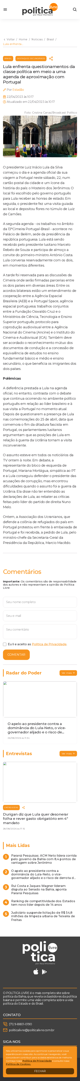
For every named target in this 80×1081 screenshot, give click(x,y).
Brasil (8, 58)
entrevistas (11, 807)
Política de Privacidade (49, 644)
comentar (16, 654)
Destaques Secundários (31, 58)
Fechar (40, 1071)
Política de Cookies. (18, 1064)
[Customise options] (75, 9)
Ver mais (67, 672)
